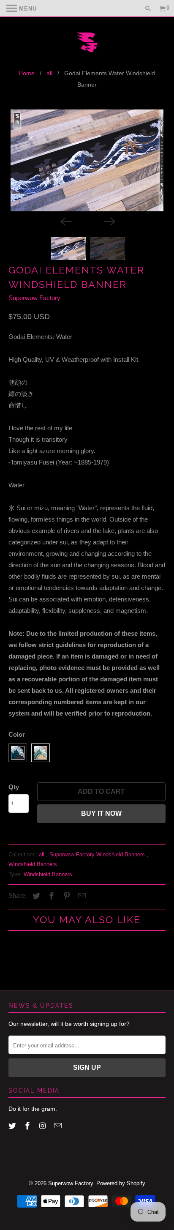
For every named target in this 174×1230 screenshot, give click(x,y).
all (49, 73)
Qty (13, 786)
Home (27, 73)
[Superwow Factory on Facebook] (28, 1126)
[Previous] (65, 220)
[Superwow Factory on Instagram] (43, 1126)
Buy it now (101, 813)
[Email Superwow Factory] (58, 1126)
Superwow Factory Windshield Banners (98, 854)
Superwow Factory (34, 297)
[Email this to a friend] (80, 896)
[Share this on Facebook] (50, 896)
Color (16, 734)
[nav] (21, 8)
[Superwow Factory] (87, 43)
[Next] (109, 220)
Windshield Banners (32, 864)
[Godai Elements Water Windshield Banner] (87, 160)
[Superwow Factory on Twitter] (13, 1126)
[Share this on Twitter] (35, 896)
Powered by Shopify (120, 1183)
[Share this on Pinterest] (65, 896)
